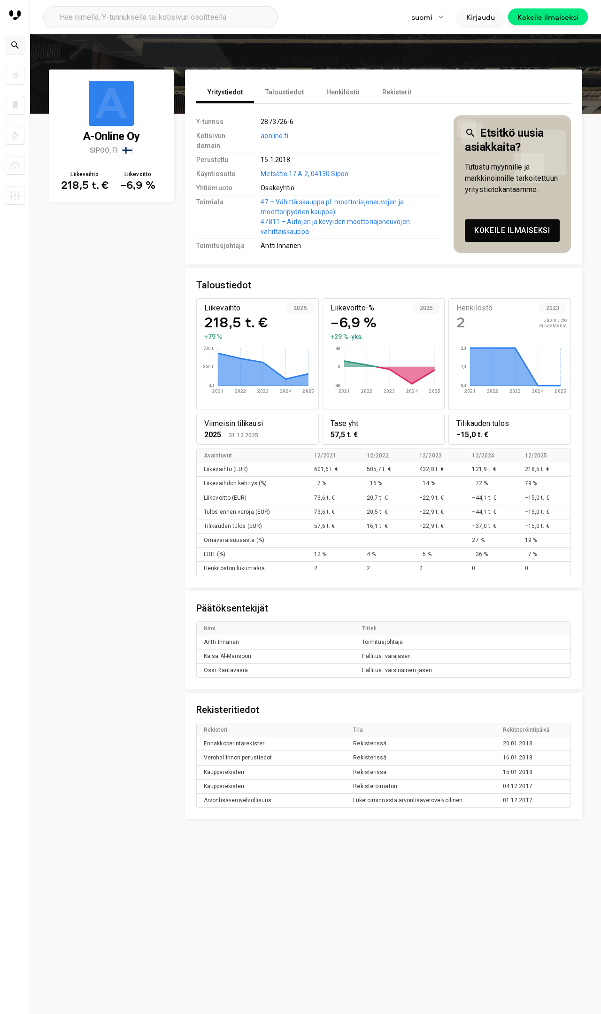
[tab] (225, 92)
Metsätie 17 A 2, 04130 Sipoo (304, 174)
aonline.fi (274, 135)
